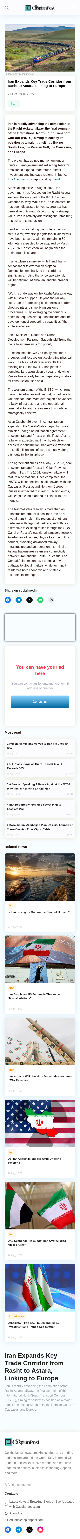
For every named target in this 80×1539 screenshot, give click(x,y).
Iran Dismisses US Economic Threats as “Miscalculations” (34, 996)
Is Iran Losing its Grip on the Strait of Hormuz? (39, 912)
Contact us (40, 701)
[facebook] (8, 600)
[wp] (40, 600)
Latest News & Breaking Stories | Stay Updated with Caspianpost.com (41, 1504)
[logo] (40, 8)
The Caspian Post (20, 179)
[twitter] (29, 600)
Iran (14, 103)
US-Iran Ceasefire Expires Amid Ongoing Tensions (34, 1160)
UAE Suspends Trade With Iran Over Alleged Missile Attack (37, 1242)
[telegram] (19, 600)
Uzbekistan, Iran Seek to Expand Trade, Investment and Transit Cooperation (34, 1324)
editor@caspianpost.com (26, 1520)
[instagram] (40, 1529)
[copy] (51, 600)
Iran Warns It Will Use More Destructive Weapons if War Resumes (40, 1078)
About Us (15, 1513)
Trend (56, 179)
